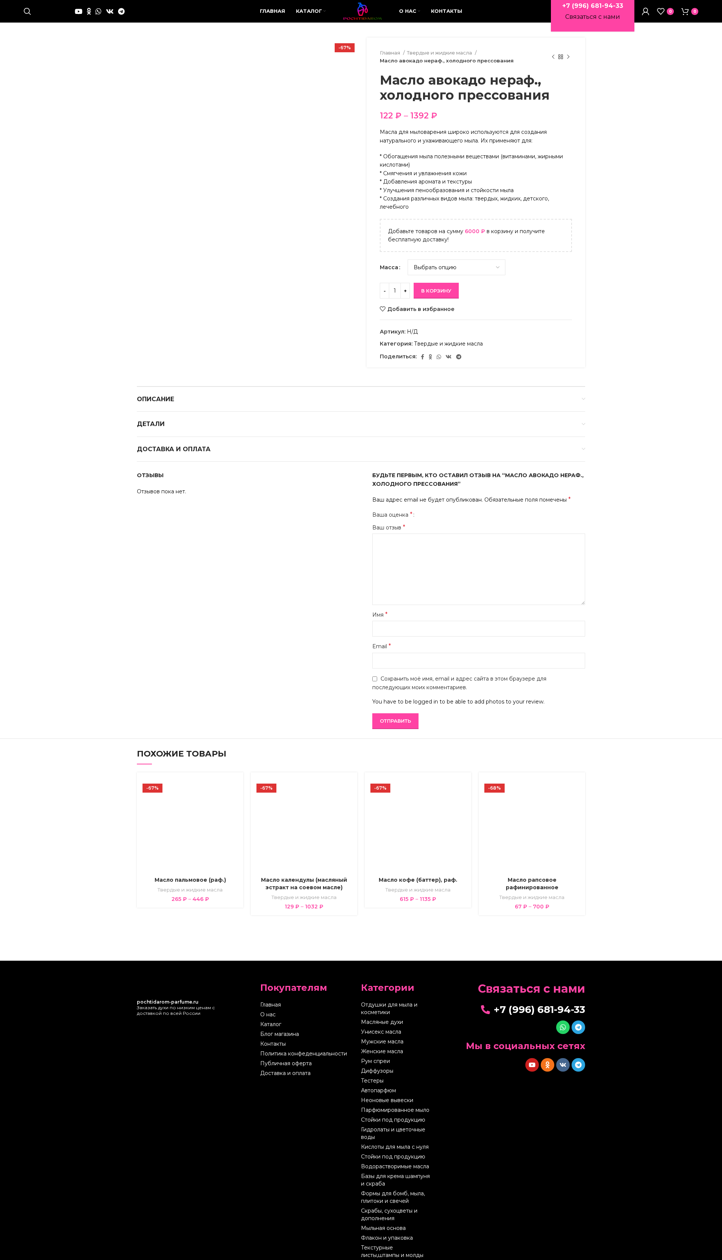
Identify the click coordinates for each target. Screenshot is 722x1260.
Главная (390, 53)
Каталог (270, 1024)
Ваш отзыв (388, 527)
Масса (389, 267)
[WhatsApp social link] (98, 11)
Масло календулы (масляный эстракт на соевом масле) (304, 883)
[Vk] (563, 1065)
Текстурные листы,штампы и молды (392, 1251)
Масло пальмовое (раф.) (190, 879)
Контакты (273, 1043)
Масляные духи (382, 1022)
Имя (380, 614)
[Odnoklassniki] (547, 1065)
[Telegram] (578, 1027)
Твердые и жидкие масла (440, 53)
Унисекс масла (381, 1031)
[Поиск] (27, 11)
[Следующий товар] (568, 57)
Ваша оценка (392, 515)
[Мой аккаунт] (645, 11)
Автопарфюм (378, 1090)
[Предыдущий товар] (553, 57)
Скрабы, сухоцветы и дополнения (389, 1214)
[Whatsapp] (563, 1027)
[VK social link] (110, 11)
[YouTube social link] (79, 11)
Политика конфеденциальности (303, 1053)
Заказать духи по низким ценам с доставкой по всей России (176, 1007)
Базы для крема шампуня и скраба (395, 1180)
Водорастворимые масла (395, 1166)
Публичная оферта (286, 1063)
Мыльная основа (383, 1228)
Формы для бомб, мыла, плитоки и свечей (393, 1197)
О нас (268, 1014)
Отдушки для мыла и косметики (389, 1008)
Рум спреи (375, 1061)
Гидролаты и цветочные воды (393, 1133)
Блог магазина (279, 1034)
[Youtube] (532, 1065)
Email (381, 646)
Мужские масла (382, 1041)
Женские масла (382, 1051)
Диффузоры (377, 1070)
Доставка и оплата (285, 1073)
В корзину (436, 291)
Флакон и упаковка (387, 1237)
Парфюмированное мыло (395, 1110)
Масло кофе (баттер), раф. (418, 879)
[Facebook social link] (422, 357)
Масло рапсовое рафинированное (532, 883)
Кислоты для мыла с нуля (395, 1146)
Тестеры (372, 1080)
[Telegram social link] (121, 11)
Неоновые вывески (387, 1100)
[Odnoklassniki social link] (89, 11)
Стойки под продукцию (393, 1119)
